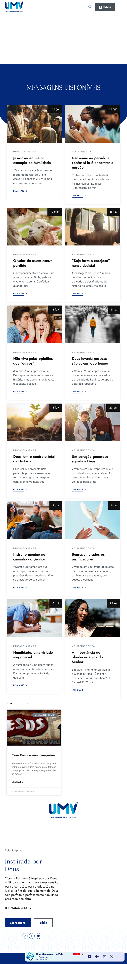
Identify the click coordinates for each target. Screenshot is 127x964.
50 (22, 704)
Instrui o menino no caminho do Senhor (29, 557)
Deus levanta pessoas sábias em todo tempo (90, 361)
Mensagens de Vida (24, 151)
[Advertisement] (63, 39)
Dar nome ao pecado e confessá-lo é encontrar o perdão (92, 162)
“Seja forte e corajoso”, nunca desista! (91, 263)
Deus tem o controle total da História (34, 459)
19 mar (54, 211)
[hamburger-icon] (120, 7)
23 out (113, 407)
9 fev (114, 309)
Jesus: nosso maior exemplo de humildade (32, 160)
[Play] (89, 956)
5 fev (55, 407)
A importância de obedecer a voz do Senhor (87, 657)
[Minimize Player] (111, 956)
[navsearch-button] (90, 6)
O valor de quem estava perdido (32, 263)
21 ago (54, 109)
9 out (55, 505)
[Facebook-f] (32, 936)
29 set (113, 603)
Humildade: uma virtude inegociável (33, 655)
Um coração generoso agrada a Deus (90, 459)
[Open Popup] (104, 956)
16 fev (113, 211)
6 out (114, 505)
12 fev (55, 309)
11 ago (113, 109)
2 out (55, 603)
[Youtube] (38, 936)
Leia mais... (17, 782)
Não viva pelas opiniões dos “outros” (33, 361)
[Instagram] (25, 936)
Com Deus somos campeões (33, 755)
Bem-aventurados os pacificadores (88, 557)
